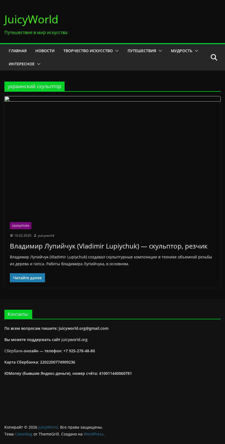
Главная (18, 50)
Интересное (22, 63)
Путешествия (142, 50)
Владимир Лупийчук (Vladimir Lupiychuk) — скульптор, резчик (108, 245)
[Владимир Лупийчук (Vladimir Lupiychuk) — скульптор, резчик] (112, 156)
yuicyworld (46, 235)
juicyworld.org (74, 339)
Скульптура (20, 226)
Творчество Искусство (88, 50)
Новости (45, 50)
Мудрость (181, 50)
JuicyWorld (31, 19)
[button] (116, 51)
